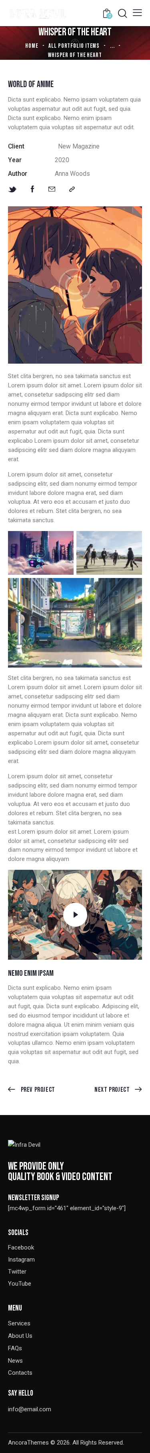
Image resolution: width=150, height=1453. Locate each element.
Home (31, 46)
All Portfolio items (74, 46)
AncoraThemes (28, 1442)
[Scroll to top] (136, 1439)
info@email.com (29, 1409)
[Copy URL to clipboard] (72, 189)
